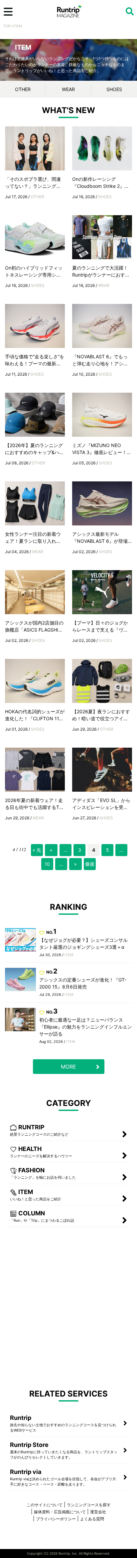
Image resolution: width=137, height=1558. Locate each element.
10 (47, 864)
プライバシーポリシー (56, 1518)
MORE (68, 1066)
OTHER (23, 89)
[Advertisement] (68, 1307)
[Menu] (8, 11)
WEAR (68, 89)
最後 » (89, 865)
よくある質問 (92, 1518)
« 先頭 (37, 851)
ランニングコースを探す (89, 1504)
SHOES (114, 89)
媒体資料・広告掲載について (60, 1511)
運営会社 (98, 1511)
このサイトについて (45, 1504)
